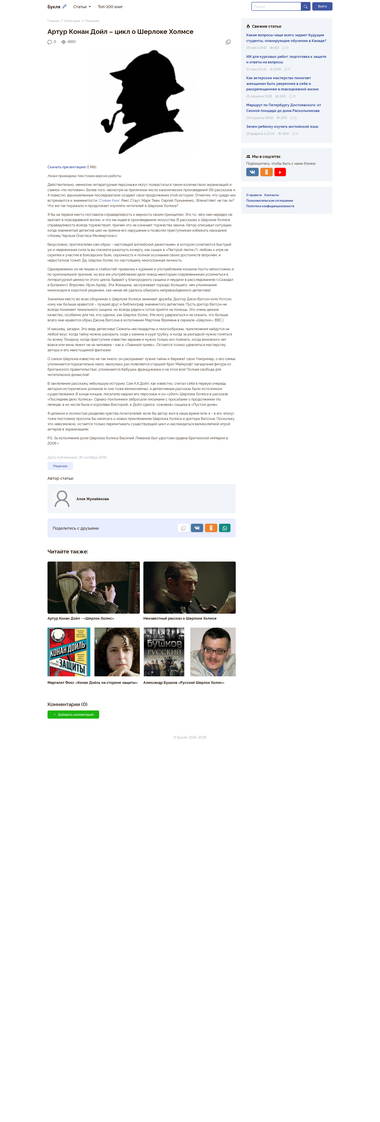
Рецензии (92, 20)
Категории (72, 20)
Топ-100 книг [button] (110, 6)
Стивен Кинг (109, 200)
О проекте (254, 195)
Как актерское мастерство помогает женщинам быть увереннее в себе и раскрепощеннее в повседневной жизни (282, 83)
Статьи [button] (80, 6)
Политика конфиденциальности (270, 206)
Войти (322, 6)
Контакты (271, 195)
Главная (53, 20)
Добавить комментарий (75, 714)
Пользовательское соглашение (269, 200)
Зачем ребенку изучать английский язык (282, 126)
